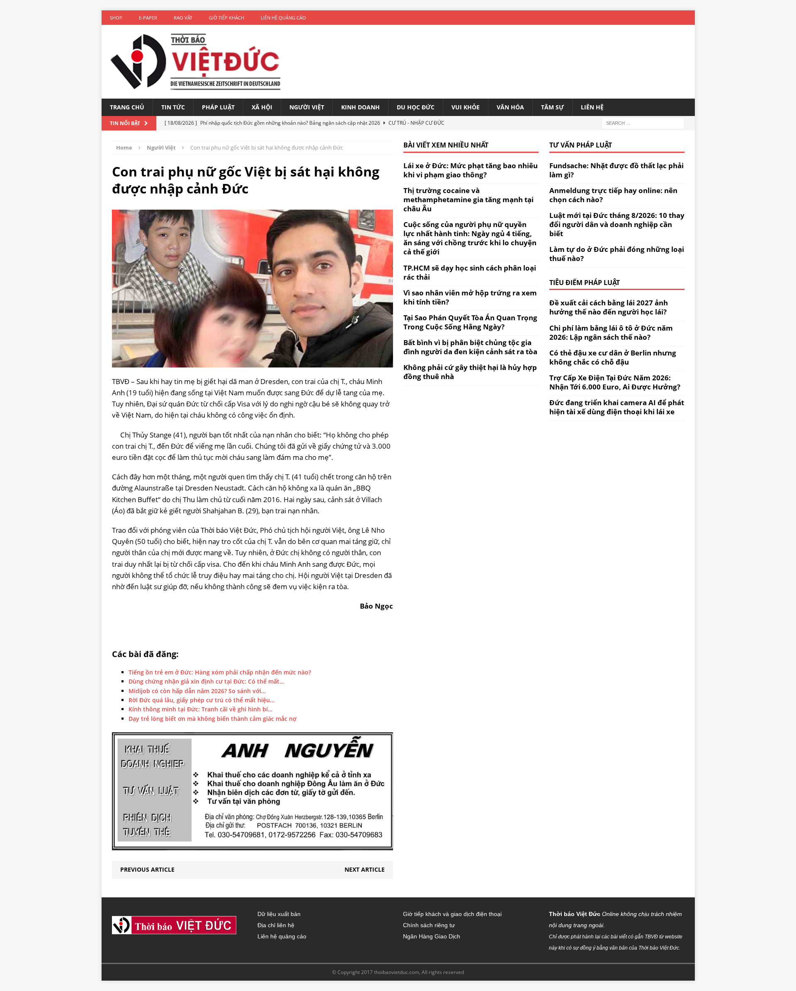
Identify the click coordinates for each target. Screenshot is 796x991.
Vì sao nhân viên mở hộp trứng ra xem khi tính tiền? (470, 297)
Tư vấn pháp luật (580, 145)
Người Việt (306, 107)
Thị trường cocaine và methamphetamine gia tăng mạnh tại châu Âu (468, 199)
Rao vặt (183, 18)
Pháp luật (218, 107)
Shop (116, 18)
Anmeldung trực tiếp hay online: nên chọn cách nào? (613, 195)
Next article (365, 869)
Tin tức (173, 107)
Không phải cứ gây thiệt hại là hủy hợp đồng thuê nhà (470, 372)
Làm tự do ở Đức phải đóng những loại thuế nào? (616, 253)
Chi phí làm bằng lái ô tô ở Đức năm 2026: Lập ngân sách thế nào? (611, 332)
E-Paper (148, 18)
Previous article (147, 869)
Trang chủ (127, 107)
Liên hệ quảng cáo (283, 18)
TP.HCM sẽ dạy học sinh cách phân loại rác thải (469, 272)
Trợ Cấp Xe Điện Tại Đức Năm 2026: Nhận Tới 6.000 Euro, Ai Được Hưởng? (614, 382)
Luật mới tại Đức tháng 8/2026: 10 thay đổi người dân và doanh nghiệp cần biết (616, 224)
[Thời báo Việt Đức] (195, 62)
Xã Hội (262, 107)
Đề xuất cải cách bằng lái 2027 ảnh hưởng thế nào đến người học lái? (608, 307)
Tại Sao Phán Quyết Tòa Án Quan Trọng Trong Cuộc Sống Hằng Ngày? (470, 322)
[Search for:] (643, 122)
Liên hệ (592, 107)
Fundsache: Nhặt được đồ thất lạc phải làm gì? (616, 170)
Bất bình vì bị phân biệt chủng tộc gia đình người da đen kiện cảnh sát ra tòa (470, 347)
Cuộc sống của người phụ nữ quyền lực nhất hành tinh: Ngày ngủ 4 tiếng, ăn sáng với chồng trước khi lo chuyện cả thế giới (469, 238)
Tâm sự (552, 107)
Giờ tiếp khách (226, 18)
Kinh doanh (360, 107)
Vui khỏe (465, 107)
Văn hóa (510, 107)
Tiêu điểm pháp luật (584, 282)
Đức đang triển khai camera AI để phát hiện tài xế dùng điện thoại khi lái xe (616, 407)
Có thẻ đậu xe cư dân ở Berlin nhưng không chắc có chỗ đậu (612, 357)
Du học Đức (415, 107)
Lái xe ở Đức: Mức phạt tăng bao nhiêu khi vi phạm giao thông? (470, 170)
